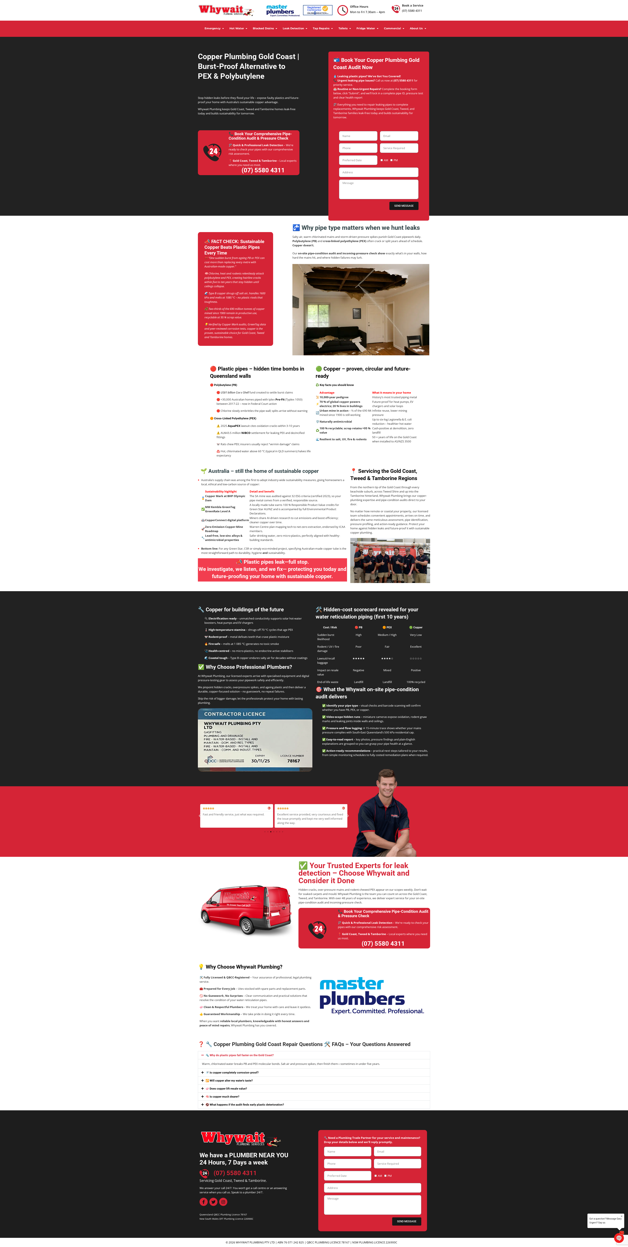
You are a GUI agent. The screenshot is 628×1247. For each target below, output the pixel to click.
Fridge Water (366, 28)
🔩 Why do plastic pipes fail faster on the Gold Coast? (240, 1055)
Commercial (392, 28)
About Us (416, 28)
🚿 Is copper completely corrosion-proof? (232, 1072)
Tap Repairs (321, 28)
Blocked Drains (263, 28)
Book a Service (412, 5)
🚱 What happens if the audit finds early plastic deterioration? (245, 1104)
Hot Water (236, 28)
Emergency (213, 28)
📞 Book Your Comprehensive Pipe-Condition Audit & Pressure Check (260, 136)
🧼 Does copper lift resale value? (226, 1088)
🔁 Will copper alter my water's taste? (229, 1080)
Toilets (343, 28)
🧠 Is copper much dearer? (222, 1096)
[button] (199, 816)
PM (396, 160)
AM (386, 160)
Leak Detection (293, 28)
